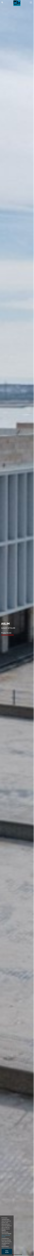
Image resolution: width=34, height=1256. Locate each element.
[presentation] (4, 629)
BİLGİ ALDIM (7, 1251)
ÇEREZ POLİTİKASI (5, 1248)
